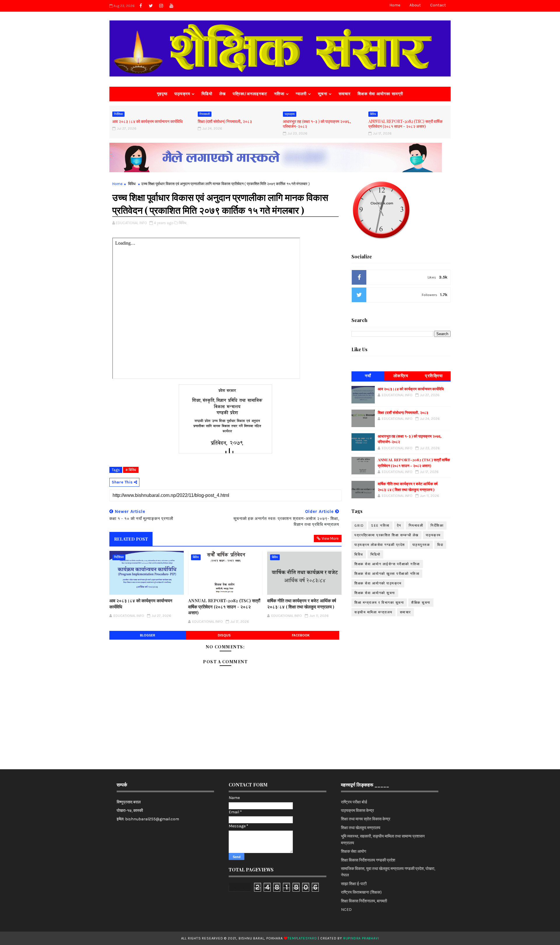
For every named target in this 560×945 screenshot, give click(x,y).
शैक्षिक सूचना (420, 603)
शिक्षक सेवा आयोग (353, 851)
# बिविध (130, 470)
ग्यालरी (301, 93)
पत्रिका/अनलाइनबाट (250, 93)
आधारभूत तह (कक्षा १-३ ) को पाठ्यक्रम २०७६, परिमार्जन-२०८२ (317, 124)
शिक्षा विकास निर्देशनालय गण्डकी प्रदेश (368, 860)
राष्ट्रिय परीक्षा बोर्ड (354, 802)
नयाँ (368, 375)
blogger (147, 635)
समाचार (345, 93)
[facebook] (140, 5)
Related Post (131, 539)
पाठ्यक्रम (182, 93)
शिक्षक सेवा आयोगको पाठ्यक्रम (377, 583)
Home (394, 5)
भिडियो (207, 93)
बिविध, (183, 223)
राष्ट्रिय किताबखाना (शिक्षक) (361, 892)
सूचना (322, 93)
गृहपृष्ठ (162, 93)
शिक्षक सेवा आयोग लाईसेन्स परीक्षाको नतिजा (387, 564)
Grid (359, 525)
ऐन (399, 525)
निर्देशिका (118, 114)
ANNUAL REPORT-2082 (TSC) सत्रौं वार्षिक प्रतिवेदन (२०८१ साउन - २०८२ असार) (405, 124)
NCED (346, 909)
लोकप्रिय (401, 375)
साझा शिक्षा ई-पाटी (354, 883)
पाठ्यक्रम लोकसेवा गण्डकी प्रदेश (379, 545)
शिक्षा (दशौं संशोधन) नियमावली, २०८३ (225, 121)
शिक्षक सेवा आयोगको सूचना (374, 593)
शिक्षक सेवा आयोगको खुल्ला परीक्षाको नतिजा (386, 574)
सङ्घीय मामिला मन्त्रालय (373, 612)
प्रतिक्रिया (434, 375)
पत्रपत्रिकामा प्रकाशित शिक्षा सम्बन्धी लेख (386, 535)
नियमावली (205, 114)
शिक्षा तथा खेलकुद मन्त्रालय (360, 827)
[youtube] (171, 5)
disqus (224, 635)
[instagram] (161, 5)
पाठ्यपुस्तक (421, 545)
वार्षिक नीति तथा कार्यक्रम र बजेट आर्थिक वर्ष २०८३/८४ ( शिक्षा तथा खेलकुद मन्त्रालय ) (301, 603)
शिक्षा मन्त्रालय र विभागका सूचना (379, 603)
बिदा (440, 545)
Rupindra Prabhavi (361, 938)
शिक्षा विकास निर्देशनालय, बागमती (364, 901)
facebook (301, 635)
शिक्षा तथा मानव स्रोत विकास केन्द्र (365, 819)
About (415, 5)
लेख (222, 93)
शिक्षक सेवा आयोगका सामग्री (380, 93)
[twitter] (150, 5)
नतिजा (279, 93)
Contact (438, 5)
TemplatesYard (302, 938)
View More (330, 538)
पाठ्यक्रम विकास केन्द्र (357, 810)
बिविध (373, 114)
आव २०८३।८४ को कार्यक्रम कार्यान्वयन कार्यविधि (147, 121)
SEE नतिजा (380, 525)
